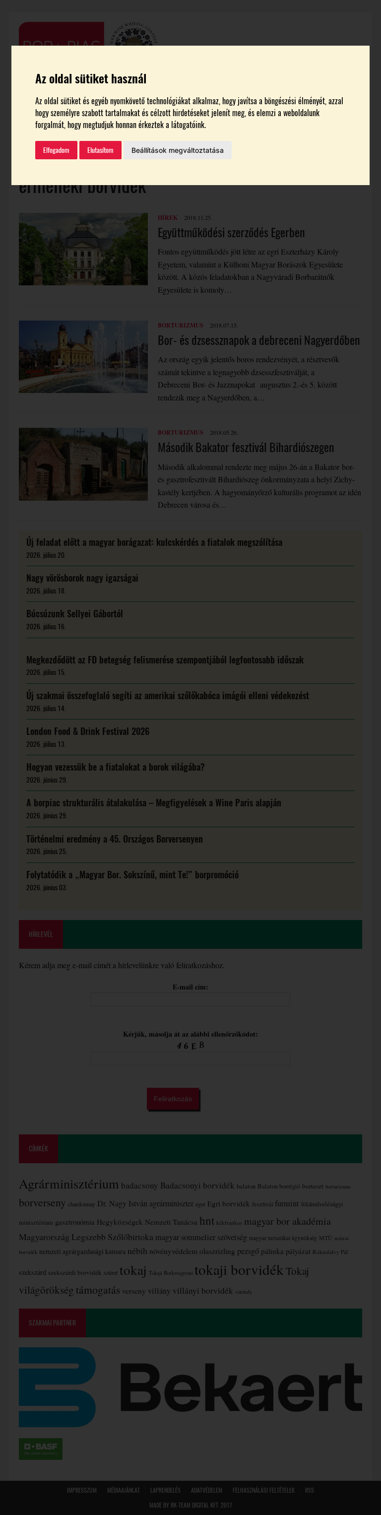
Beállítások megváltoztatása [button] (177, 150)
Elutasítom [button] (100, 150)
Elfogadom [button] (56, 150)
